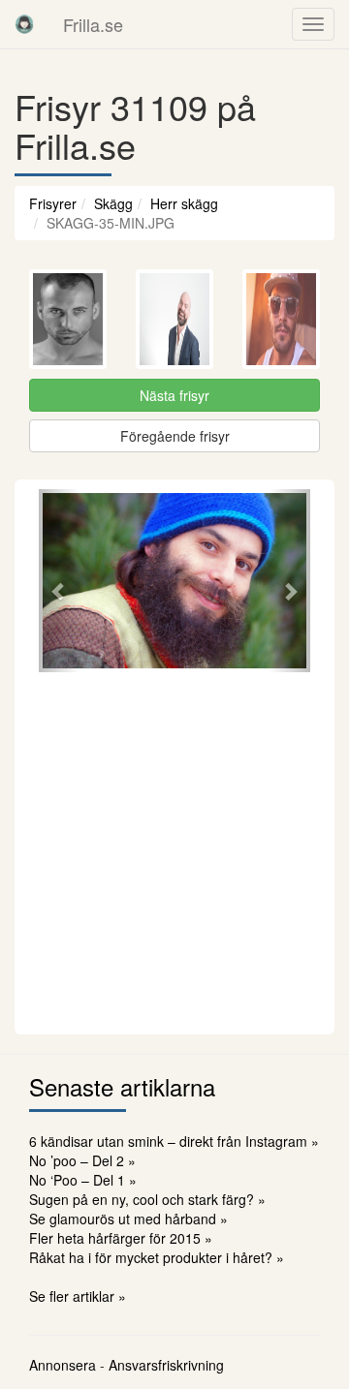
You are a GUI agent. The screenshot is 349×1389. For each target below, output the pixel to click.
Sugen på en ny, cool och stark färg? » (147, 1199)
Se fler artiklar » (77, 1296)
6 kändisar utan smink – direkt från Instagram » (174, 1141)
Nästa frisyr (174, 395)
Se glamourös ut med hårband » (128, 1218)
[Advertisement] (174, 850)
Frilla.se (93, 24)
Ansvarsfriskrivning (166, 1364)
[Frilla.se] (24, 24)
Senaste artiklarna (122, 1086)
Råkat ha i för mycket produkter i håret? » (156, 1257)
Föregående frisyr (175, 436)
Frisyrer (53, 203)
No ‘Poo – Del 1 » (83, 1179)
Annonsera (62, 1364)
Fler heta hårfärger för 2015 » (120, 1238)
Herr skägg (184, 203)
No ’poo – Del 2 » (82, 1160)
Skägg (113, 203)
